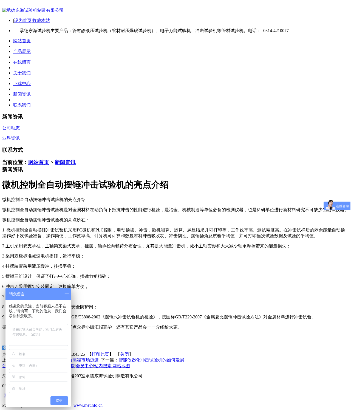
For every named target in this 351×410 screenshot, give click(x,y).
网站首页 (38, 162)
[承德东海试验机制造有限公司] (33, 10)
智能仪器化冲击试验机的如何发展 (151, 360)
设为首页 (23, 20)
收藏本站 (41, 20)
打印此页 (100, 354)
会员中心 (84, 365)
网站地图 (121, 365)
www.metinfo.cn (88, 405)
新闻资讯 (65, 162)
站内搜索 (103, 365)
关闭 (124, 354)
